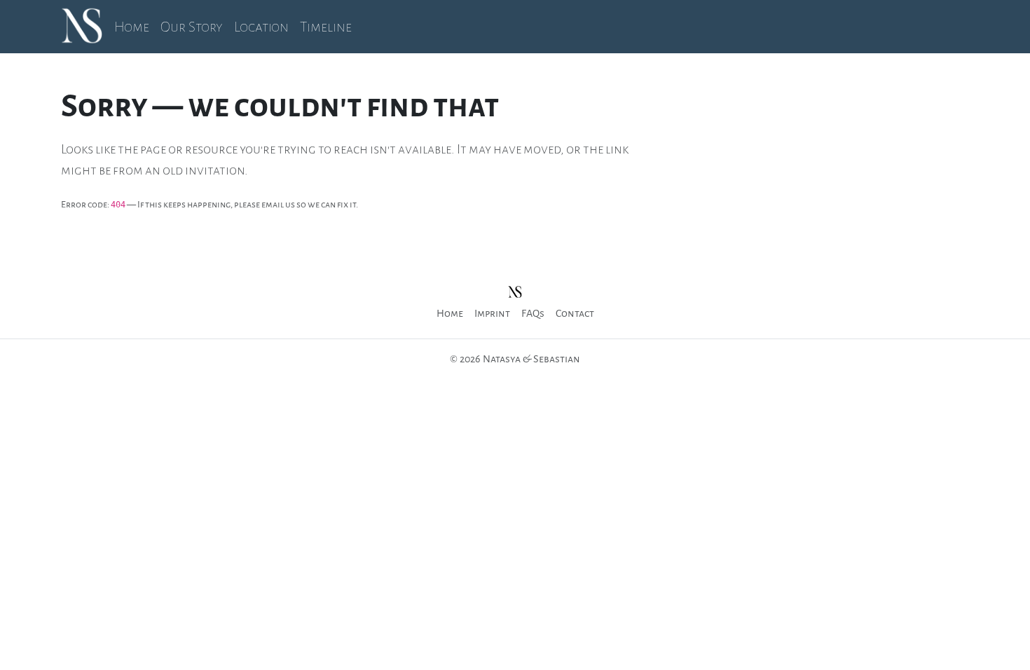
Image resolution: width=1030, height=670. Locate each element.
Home (131, 26)
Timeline (326, 26)
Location (261, 26)
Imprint (492, 313)
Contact (575, 313)
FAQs (532, 313)
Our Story (191, 26)
